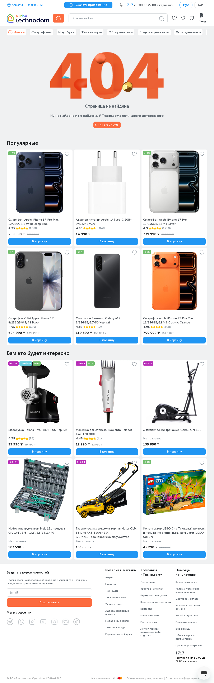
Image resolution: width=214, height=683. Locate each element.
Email (13, 592)
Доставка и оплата (187, 598)
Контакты (146, 608)
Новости (110, 584)
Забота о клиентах (151, 588)
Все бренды (183, 628)
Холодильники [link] (188, 32)
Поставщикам (149, 622)
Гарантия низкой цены (118, 634)
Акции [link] (19, 32)
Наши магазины (149, 615)
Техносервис (113, 604)
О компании (147, 582)
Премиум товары (186, 622)
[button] (174, 18)
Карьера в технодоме (153, 595)
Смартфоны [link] (41, 32)
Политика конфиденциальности (186, 678)
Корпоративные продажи (156, 602)
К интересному (107, 124)
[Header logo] (27, 18)
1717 (180, 653)
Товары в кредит (115, 627)
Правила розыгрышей (189, 645)
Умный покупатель (187, 615)
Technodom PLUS (115, 597)
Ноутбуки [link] (66, 32)
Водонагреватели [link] (154, 32)
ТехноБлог (111, 590)
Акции (109, 577)
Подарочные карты (117, 620)
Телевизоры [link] (91, 32)
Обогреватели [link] (120, 32)
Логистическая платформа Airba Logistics (150, 632)
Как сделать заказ (186, 582)
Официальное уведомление (144, 678)
